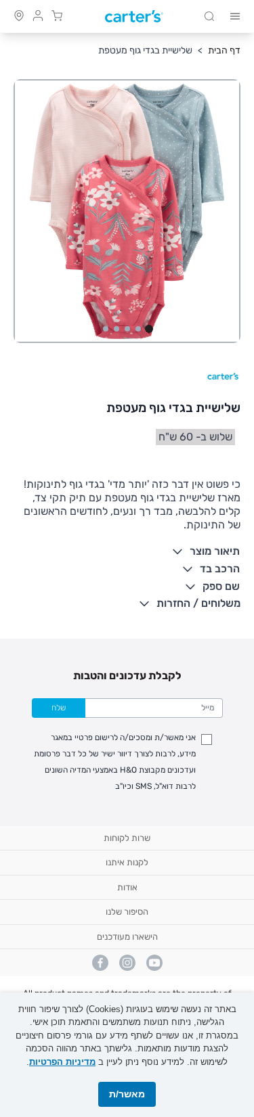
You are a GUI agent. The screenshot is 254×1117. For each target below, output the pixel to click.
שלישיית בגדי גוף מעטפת (145, 50)
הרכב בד (220, 568)
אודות (127, 887)
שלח (58, 707)
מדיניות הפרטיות (62, 1062)
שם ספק (221, 586)
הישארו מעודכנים (127, 937)
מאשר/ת (127, 1094)
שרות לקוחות (127, 838)
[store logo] (134, 16)
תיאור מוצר (215, 551)
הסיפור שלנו (127, 912)
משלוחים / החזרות (198, 603)
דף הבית (224, 50)
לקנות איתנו (127, 862)
